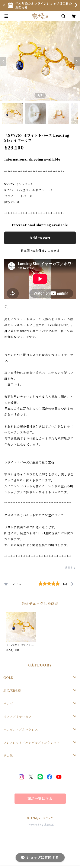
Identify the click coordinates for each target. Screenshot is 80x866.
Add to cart (40, 238)
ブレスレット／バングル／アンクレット (31, 743)
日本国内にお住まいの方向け (40, 251)
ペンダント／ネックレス (20, 730)
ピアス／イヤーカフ (17, 717)
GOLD (8, 678)
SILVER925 (12, 691)
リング (8, 704)
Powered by (35, 825)
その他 (8, 756)
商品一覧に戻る (40, 798)
